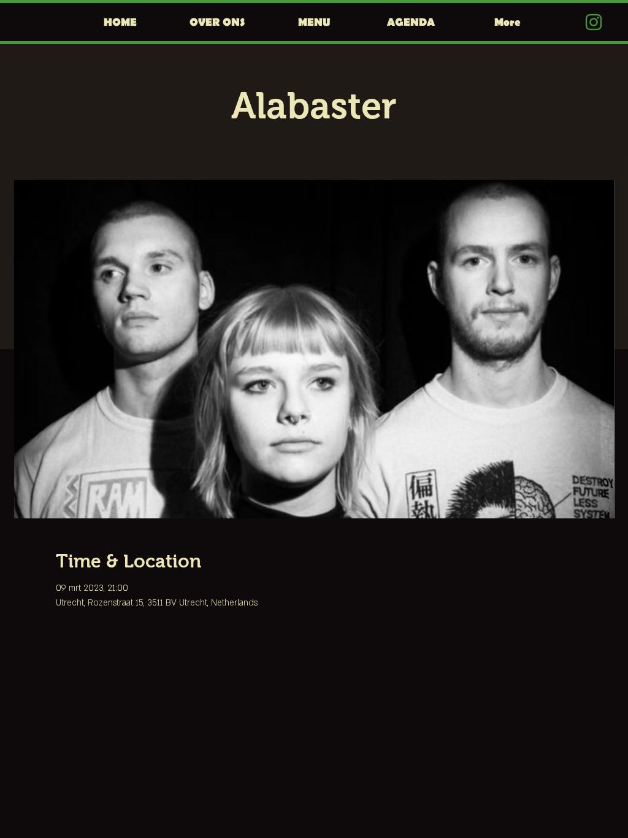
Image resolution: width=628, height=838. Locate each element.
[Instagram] (593, 22)
